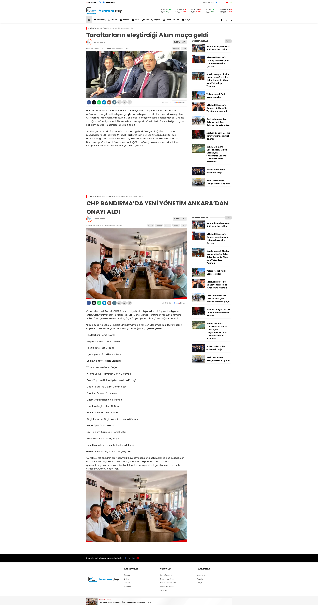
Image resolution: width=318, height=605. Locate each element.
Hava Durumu (166, 575)
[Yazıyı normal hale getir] (129, 102)
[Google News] (179, 102)
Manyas (127, 586)
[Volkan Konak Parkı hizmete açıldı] (198, 99)
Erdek (126, 579)
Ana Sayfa (201, 575)
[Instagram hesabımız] (223, 2)
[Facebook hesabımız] (216, 2)
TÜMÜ (228, 41)
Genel (168, 19)
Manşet (125, 19)
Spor (146, 19)
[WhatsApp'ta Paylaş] (99, 102)
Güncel (114, 19)
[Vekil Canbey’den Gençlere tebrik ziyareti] (198, 186)
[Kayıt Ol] (222, 19)
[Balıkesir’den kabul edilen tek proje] (198, 175)
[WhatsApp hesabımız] (231, 2)
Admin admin (99, 42)
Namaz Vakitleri (167, 579)
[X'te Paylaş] (94, 102)
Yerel (137, 19)
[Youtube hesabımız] (227, 2)
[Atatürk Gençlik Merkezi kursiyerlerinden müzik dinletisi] (198, 138)
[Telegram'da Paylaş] (104, 102)
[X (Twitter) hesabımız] (220, 2)
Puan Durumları (167, 586)
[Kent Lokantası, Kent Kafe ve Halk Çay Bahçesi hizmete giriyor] (198, 124)
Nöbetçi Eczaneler (168, 583)
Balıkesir (101, 19)
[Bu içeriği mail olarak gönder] (109, 102)
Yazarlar (200, 579)
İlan (177, 19)
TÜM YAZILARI (180, 42)
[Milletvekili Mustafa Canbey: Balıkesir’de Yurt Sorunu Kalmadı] (198, 110)
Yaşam (157, 19)
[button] (89, 19)
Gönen (127, 583)
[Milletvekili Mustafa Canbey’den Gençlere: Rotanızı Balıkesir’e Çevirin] (198, 62)
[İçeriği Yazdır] (114, 102)
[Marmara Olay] (104, 13)
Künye (187, 19)
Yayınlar (163, 590)
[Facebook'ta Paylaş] (89, 102)
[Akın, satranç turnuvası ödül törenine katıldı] (198, 51)
